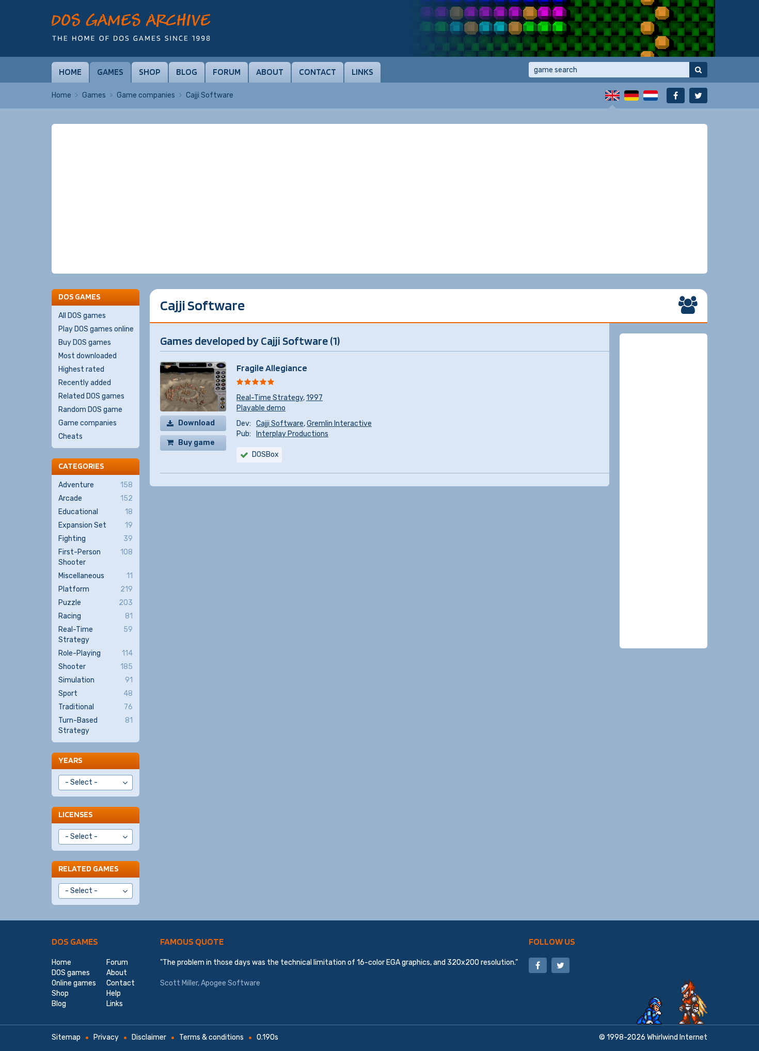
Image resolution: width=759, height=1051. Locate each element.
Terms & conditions (211, 1037)
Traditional (95, 707)
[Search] (698, 69)
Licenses (75, 814)
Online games (74, 983)
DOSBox (265, 454)
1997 (314, 397)
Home (70, 72)
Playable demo (261, 408)
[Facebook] (676, 95)
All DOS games (82, 315)
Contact (317, 72)
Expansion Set (95, 525)
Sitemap (66, 1037)
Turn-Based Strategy (95, 725)
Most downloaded (87, 356)
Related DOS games (91, 396)
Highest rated (81, 369)
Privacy (106, 1037)
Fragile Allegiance (271, 367)
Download (196, 423)
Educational (95, 511)
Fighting (95, 538)
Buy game (196, 442)
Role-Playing (95, 653)
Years (70, 760)
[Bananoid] (560, 28)
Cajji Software (280, 423)
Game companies (146, 95)
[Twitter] (698, 95)
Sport (95, 693)
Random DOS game (90, 409)
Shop (150, 72)
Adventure (95, 485)
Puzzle (95, 602)
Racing (95, 616)
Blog (186, 72)
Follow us (552, 941)
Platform (95, 589)
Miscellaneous (95, 575)
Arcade (95, 498)
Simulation (95, 680)
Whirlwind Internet (677, 1037)
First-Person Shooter (95, 557)
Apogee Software (230, 983)
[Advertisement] (379, 198)
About (269, 72)
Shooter (95, 666)
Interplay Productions (292, 433)
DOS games (75, 941)
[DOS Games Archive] (131, 27)
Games (110, 72)
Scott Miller (179, 983)
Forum (227, 72)
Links (362, 72)
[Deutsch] (631, 95)
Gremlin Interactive (339, 423)
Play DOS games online (96, 329)
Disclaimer (149, 1037)
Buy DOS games (84, 342)
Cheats (70, 436)
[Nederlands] (650, 95)
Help (113, 993)
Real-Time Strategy (269, 397)
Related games (88, 868)
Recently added (84, 382)
